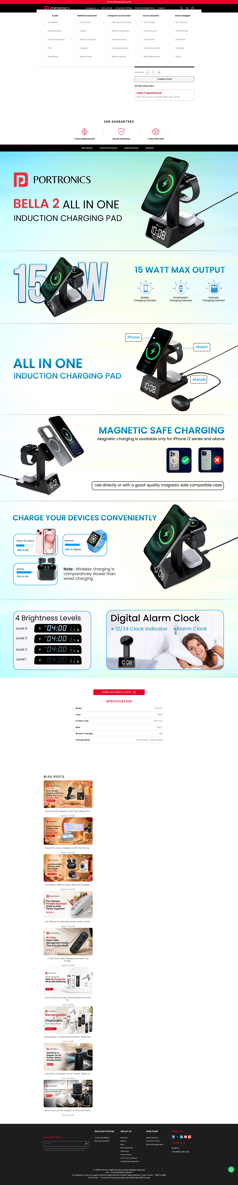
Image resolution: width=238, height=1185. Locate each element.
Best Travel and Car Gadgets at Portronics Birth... (68, 1110)
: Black (159, 714)
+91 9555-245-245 (180, 1151)
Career (123, 1141)
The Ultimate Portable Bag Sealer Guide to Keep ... (68, 921)
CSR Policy (124, 1151)
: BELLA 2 (158, 708)
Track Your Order (153, 1141)
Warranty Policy (126, 1148)
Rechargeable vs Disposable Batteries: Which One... (68, 1037)
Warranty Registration (155, 1144)
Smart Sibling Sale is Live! (119, 1)
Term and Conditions (128, 1158)
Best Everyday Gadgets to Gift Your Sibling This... (68, 811)
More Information (108, 148)
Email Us (175, 1148)
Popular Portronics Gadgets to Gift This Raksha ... (68, 848)
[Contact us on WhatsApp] (231, 1169)
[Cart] (187, 8)
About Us (124, 1137)
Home (46, 15)
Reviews (150, 148)
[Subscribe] (86, 1143)
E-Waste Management (129, 1161)
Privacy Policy (125, 1154)
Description (87, 148)
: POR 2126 (157, 721)
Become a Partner (102, 1141)
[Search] (181, 8)
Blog (122, 1144)
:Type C (159, 727)
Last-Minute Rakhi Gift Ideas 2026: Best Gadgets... (68, 885)
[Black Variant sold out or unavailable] (136, 57)
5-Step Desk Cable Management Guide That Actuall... (68, 959)
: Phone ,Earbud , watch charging (148, 740)
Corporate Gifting (102, 1137)
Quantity (139, 72)
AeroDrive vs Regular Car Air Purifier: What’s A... (68, 1074)
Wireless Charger (55, 15)
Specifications (131, 148)
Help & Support (152, 1137)
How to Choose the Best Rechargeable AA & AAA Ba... (68, 998)
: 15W (160, 733)
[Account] (192, 8)
